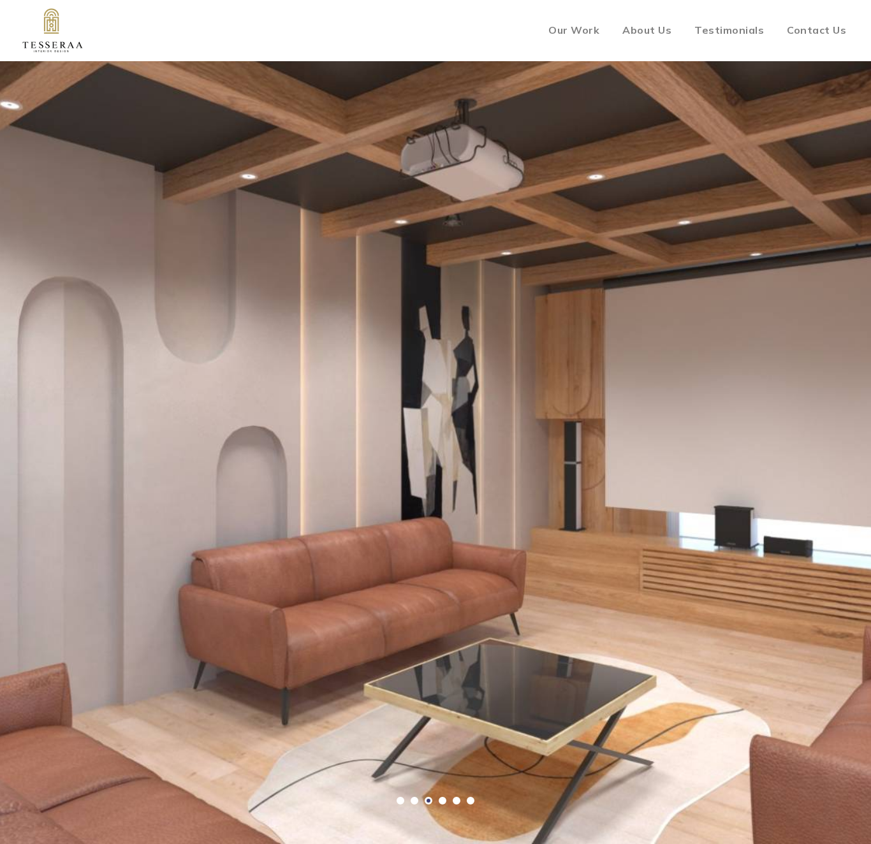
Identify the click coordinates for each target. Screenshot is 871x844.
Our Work (573, 30)
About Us (646, 30)
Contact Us (816, 30)
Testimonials (729, 30)
